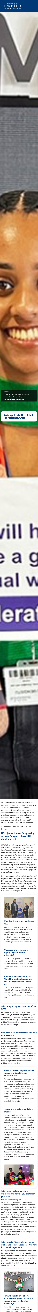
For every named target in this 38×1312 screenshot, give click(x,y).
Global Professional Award (14, 399)
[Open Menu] (35, 6)
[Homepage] (12, 6)
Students (6, 392)
